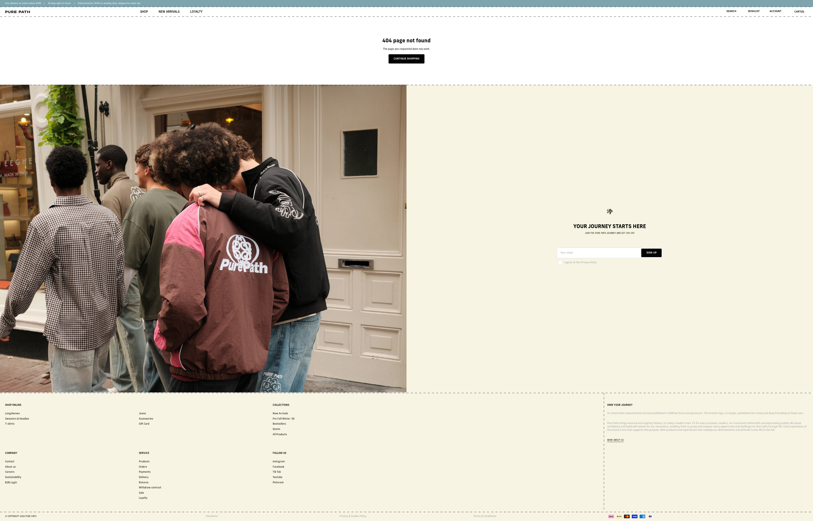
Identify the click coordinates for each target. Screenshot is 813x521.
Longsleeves (12, 413)
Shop (144, 12)
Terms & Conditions (484, 516)
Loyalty (196, 12)
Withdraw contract (150, 487)
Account (775, 11)
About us (10, 467)
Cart (799, 12)
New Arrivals (169, 12)
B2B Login (11, 482)
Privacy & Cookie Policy (353, 516)
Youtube (277, 477)
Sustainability (13, 477)
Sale (141, 493)
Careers (9, 472)
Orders (143, 467)
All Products (280, 434)
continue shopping (406, 59)
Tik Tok (277, 472)
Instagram (279, 461)
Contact (9, 461)
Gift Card (144, 424)
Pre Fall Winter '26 (284, 419)
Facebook (278, 467)
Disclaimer (212, 516)
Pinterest (278, 482)
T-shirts (9, 424)
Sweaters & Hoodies (17, 419)
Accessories (146, 419)
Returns (143, 482)
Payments (145, 472)
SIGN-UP (651, 253)
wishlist (754, 11)
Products (144, 461)
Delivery (143, 477)
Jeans (142, 413)
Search (731, 11)
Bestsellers (279, 424)
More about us (615, 440)
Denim (276, 429)
